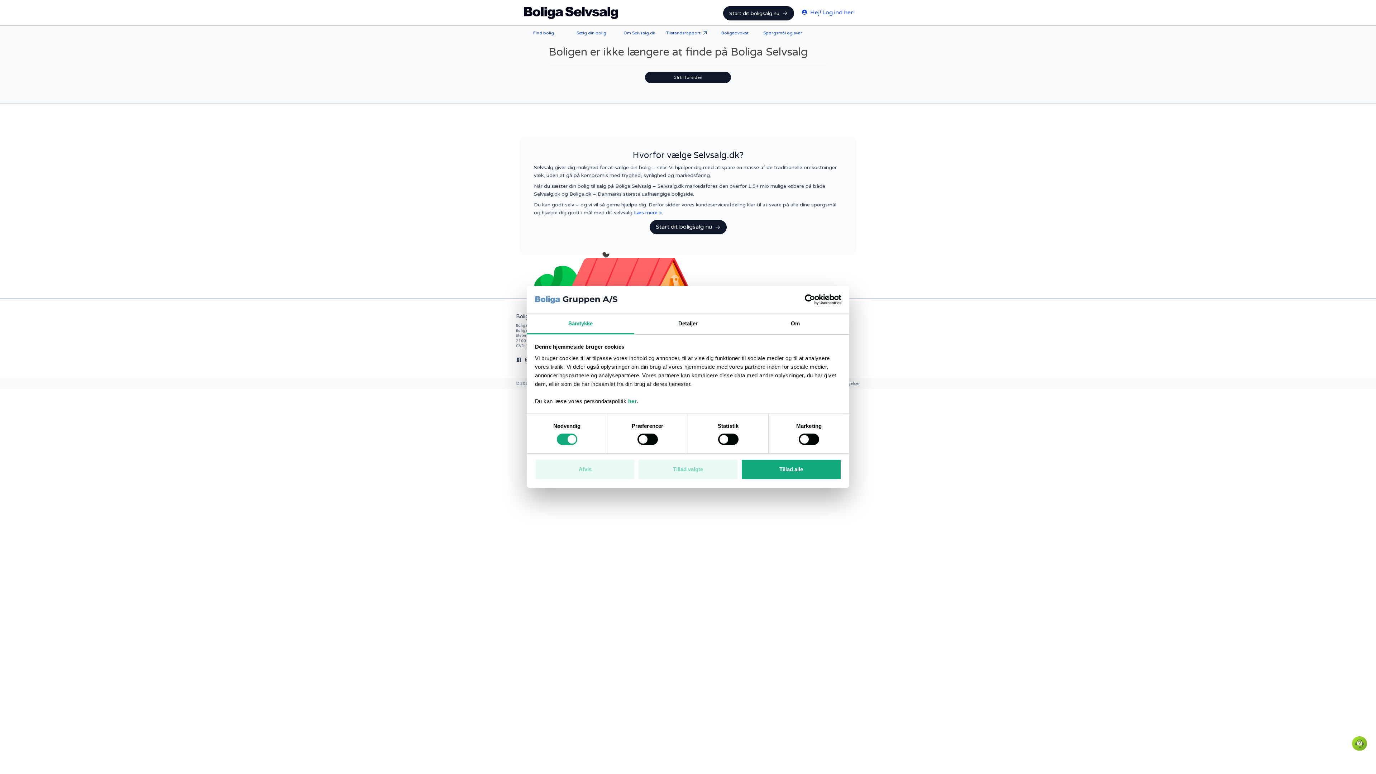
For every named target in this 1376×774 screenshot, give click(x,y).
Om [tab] (795, 323)
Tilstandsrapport (683, 32)
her (632, 401)
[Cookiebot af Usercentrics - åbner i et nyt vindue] (810, 299)
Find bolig (543, 32)
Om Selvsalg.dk (639, 32)
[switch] (647, 439)
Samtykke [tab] (580, 323)
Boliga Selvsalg (571, 13)
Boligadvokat (735, 32)
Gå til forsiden (687, 77)
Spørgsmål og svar (782, 32)
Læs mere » (648, 213)
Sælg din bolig (591, 32)
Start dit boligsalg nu (754, 13)
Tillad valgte (688, 469)
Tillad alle (791, 469)
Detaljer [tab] (688, 323)
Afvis (585, 469)
